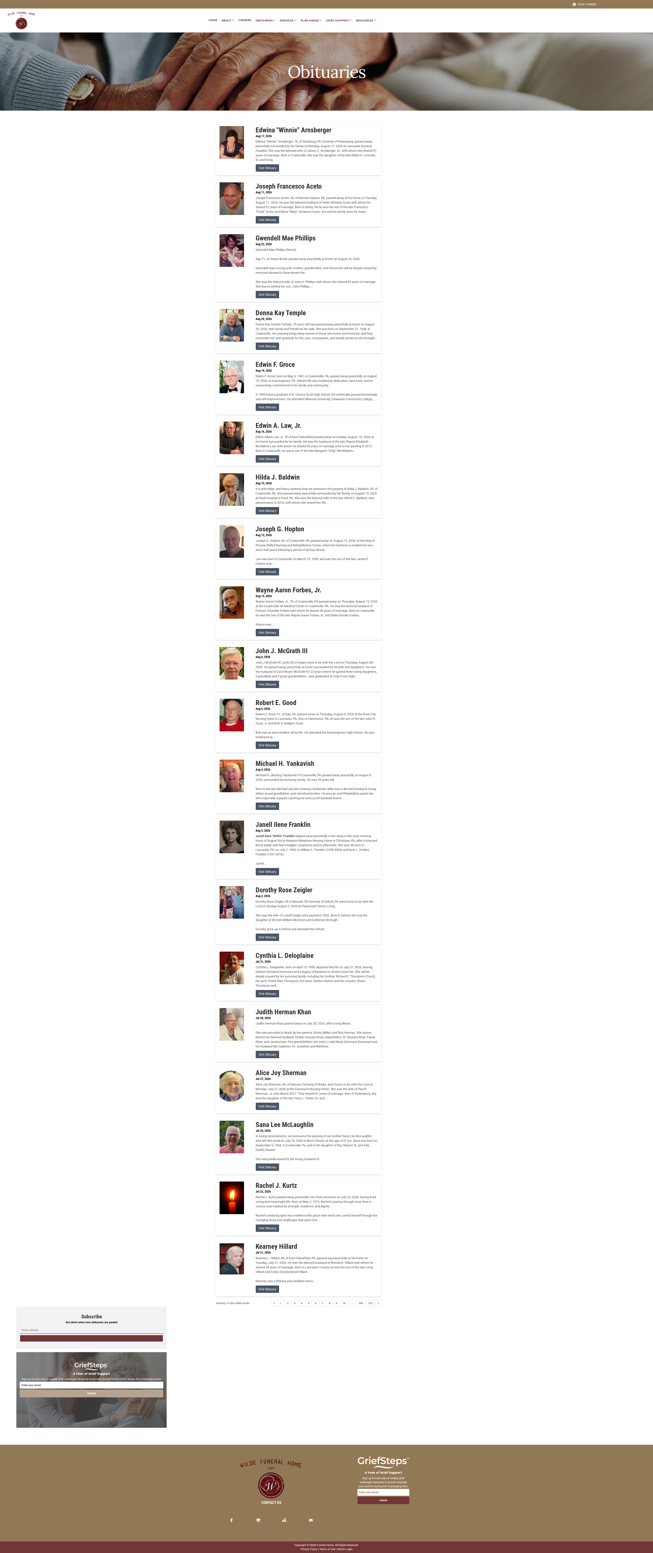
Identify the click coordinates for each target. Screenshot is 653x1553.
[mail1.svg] (310, 1520)
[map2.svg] (284, 1520)
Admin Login (345, 1549)
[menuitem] (213, 20)
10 (344, 1303)
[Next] (378, 1303)
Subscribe (91, 1338)
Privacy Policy (308, 1549)
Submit (91, 1393)
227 (371, 1303)
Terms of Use (327, 1549)
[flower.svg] (258, 1520)
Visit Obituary (267, 168)
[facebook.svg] (231, 1520)
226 (361, 1303)
